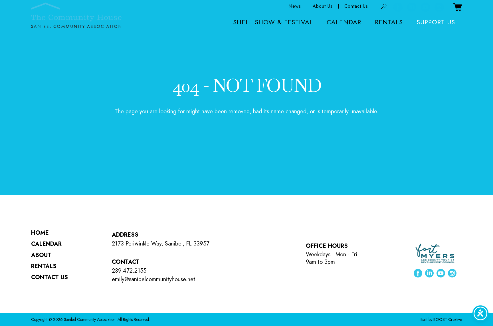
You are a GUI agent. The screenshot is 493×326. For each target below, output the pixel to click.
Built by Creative (441, 319)
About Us (323, 6)
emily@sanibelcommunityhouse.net (153, 279)
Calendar (344, 22)
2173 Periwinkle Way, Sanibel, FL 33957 (160, 244)
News (294, 6)
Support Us (436, 22)
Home (40, 233)
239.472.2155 (129, 271)
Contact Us (356, 6)
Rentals (389, 22)
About (41, 255)
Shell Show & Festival (273, 22)
